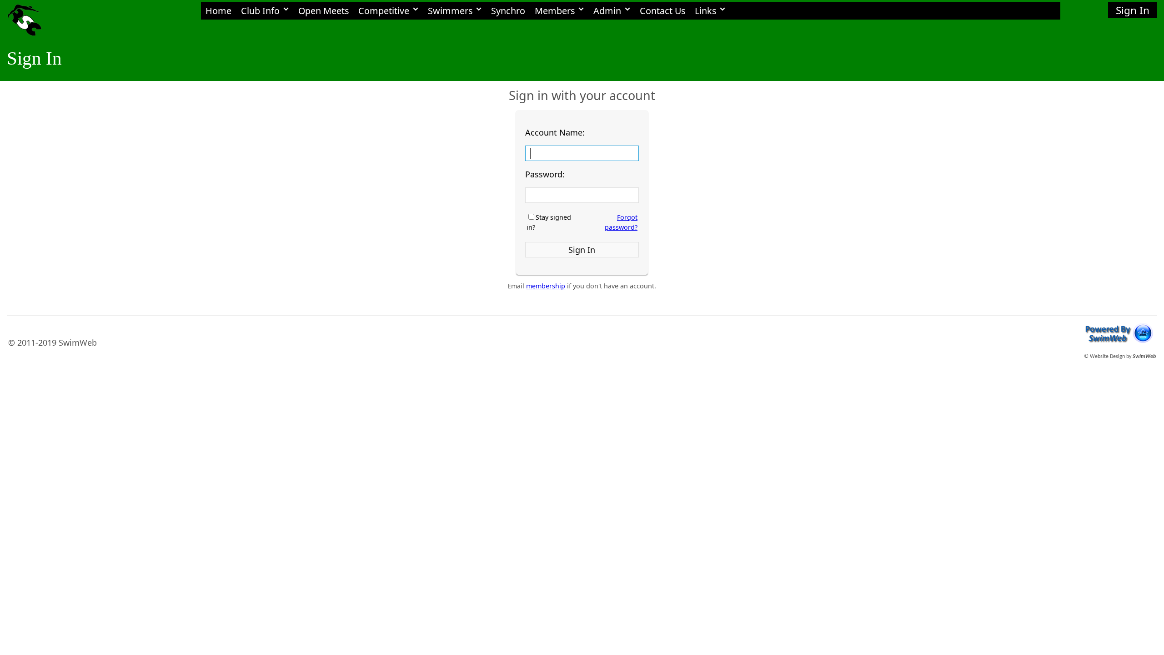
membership (545, 286)
